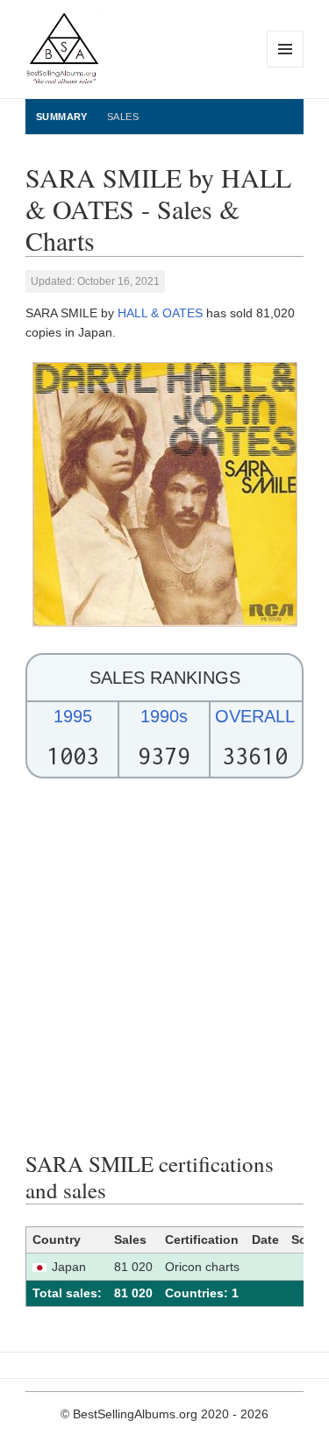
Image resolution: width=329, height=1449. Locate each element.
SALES (123, 116)
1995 (73, 716)
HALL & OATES (160, 313)
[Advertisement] (164, 964)
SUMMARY (62, 116)
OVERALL (255, 716)
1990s (164, 716)
